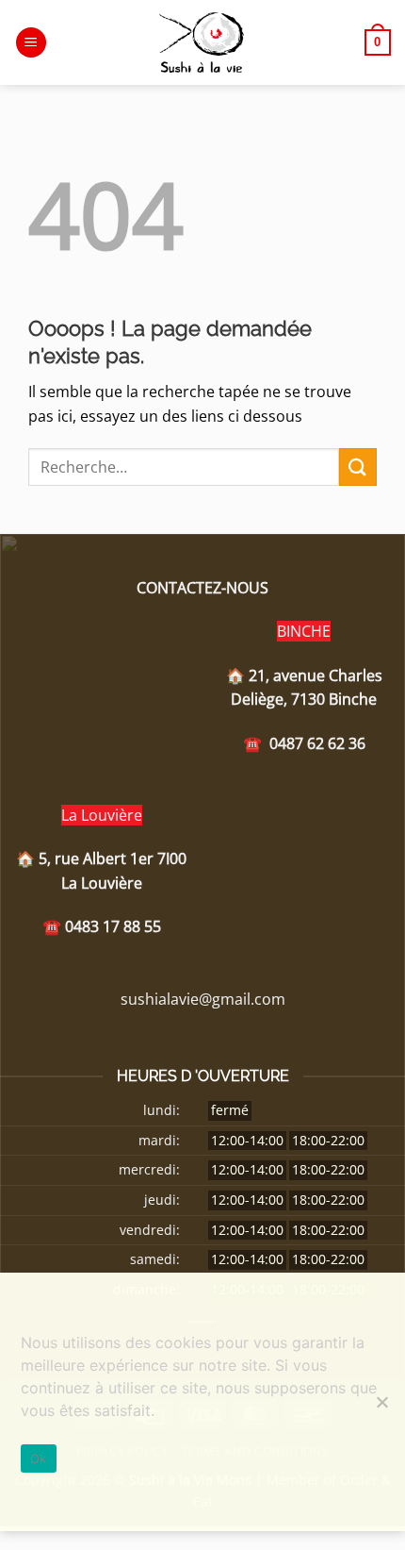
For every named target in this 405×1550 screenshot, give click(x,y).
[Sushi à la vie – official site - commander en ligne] (202, 42)
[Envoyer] (358, 466)
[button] (31, 42)
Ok (38, 1458)
